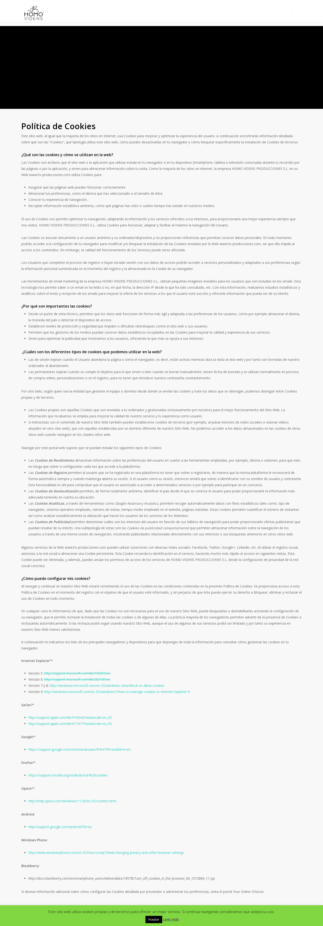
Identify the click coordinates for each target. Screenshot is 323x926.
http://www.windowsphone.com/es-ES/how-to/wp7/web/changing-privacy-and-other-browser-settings (106, 852)
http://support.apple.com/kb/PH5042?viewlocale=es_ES (70, 717)
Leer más (171, 919)
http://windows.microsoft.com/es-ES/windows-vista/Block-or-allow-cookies (107, 685)
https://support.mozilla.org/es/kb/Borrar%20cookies (68, 775)
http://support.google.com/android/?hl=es (60, 827)
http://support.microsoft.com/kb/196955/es (77, 673)
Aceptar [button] (153, 919)
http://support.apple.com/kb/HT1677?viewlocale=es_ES (70, 723)
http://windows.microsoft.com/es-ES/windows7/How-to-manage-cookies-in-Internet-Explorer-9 (117, 691)
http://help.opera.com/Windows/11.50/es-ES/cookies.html (72, 801)
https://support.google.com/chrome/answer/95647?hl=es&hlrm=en (79, 749)
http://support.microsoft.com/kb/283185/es (77, 679)
